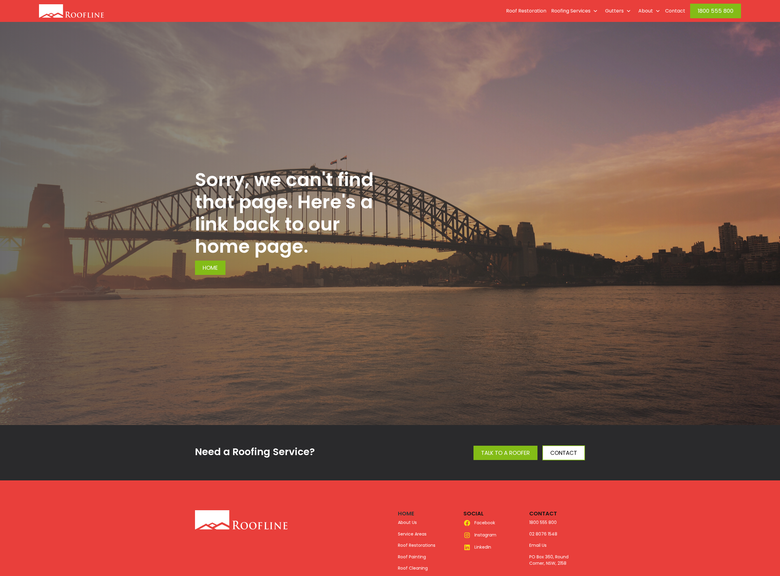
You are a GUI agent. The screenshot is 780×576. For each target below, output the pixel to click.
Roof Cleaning (413, 568)
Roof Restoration (526, 10)
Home (210, 268)
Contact (675, 10)
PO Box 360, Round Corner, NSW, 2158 (549, 560)
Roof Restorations (416, 545)
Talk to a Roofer (505, 453)
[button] (573, 11)
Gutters (614, 10)
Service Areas (412, 534)
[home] (85, 11)
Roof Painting (412, 557)
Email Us (538, 545)
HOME (406, 513)
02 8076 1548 (543, 534)
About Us (407, 522)
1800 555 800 (715, 11)
